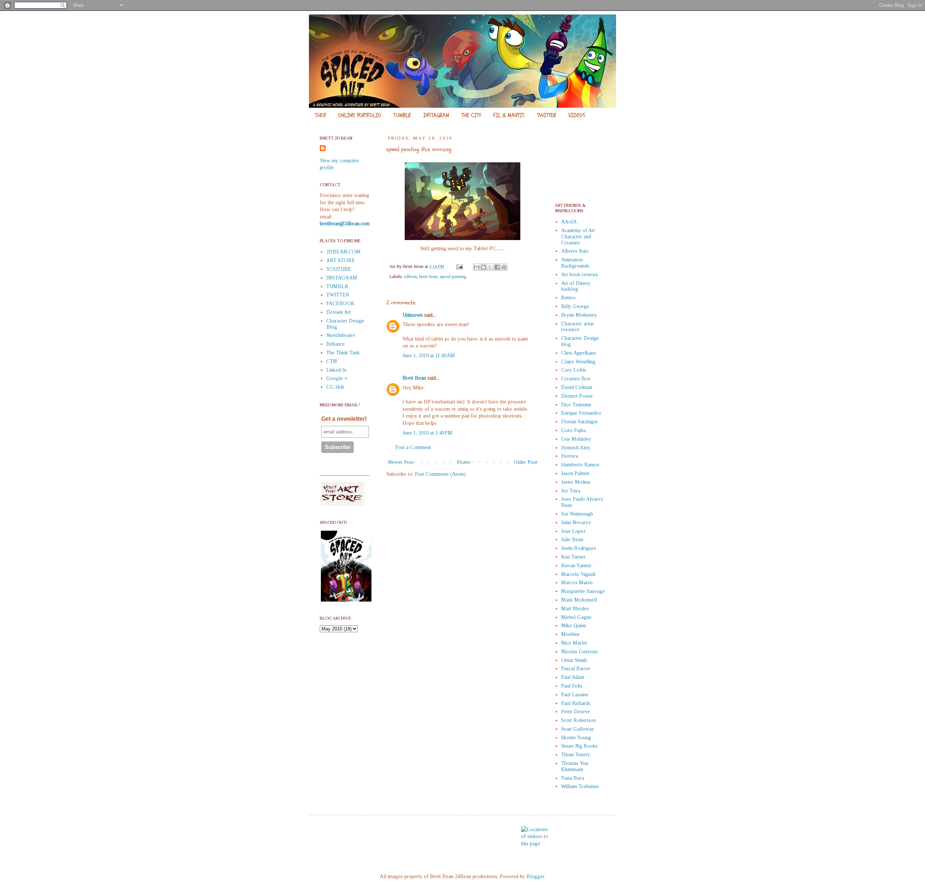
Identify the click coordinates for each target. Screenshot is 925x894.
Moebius (570, 634)
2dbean (410, 276)
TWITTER (546, 115)
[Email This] (476, 267)
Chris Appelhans (578, 353)
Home (463, 462)
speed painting (453, 276)
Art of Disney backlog (575, 286)
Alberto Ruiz (575, 251)
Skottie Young (576, 737)
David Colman (576, 387)
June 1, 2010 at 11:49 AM (429, 355)
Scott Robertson (578, 720)
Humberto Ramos (580, 464)
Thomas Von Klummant (574, 766)
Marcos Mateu (577, 582)
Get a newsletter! (344, 419)
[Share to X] (490, 267)
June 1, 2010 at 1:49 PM (427, 433)
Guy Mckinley (576, 439)
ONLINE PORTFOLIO (359, 115)
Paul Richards (575, 703)
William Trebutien (580, 786)
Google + (337, 378)
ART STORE (340, 260)
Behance (335, 344)
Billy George (575, 306)
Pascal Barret (575, 668)
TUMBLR (402, 115)
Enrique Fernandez (581, 413)
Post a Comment (413, 447)
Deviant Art (338, 312)
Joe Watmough (577, 514)
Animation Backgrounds (575, 263)
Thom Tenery (575, 754)
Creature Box (575, 378)
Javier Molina (575, 482)
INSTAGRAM (436, 115)
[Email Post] (459, 266)
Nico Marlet (574, 643)
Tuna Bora (572, 778)
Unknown (413, 315)
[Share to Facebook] (497, 267)
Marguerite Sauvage (583, 591)
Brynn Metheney (579, 315)
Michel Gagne (576, 617)
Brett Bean (414, 378)
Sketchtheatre (340, 335)
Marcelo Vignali (578, 574)
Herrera (569, 456)
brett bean (428, 276)
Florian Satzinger (579, 421)
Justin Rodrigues (578, 548)
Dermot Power (577, 396)
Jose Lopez (573, 531)
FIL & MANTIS (509, 115)
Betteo (568, 297)
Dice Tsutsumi (576, 404)
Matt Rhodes (575, 608)
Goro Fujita (573, 430)
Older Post (525, 462)
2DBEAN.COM (343, 251)
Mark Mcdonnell (579, 600)
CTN (331, 361)
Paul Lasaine (575, 694)
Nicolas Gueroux (579, 651)
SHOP (320, 115)
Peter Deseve (575, 711)
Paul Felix (571, 686)
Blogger (535, 876)
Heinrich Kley (575, 447)
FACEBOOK (340, 303)
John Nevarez (576, 522)
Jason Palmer (575, 473)
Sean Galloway (577, 729)
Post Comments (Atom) (440, 474)
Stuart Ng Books (579, 746)
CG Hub (335, 387)
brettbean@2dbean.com (345, 223)
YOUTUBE (338, 269)
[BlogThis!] (483, 267)
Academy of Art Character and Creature (578, 236)
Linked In (336, 370)
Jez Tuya (570, 490)
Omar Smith (574, 660)
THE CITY (471, 115)
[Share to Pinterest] (504, 267)
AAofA (569, 221)
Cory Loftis (573, 370)
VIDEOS (576, 115)
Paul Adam (572, 677)
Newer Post (400, 462)
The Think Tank (343, 352)
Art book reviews (579, 274)
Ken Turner (573, 557)
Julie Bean (572, 539)
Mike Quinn (573, 625)
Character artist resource (577, 327)
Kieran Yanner (576, 565)
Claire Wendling (578, 361)
